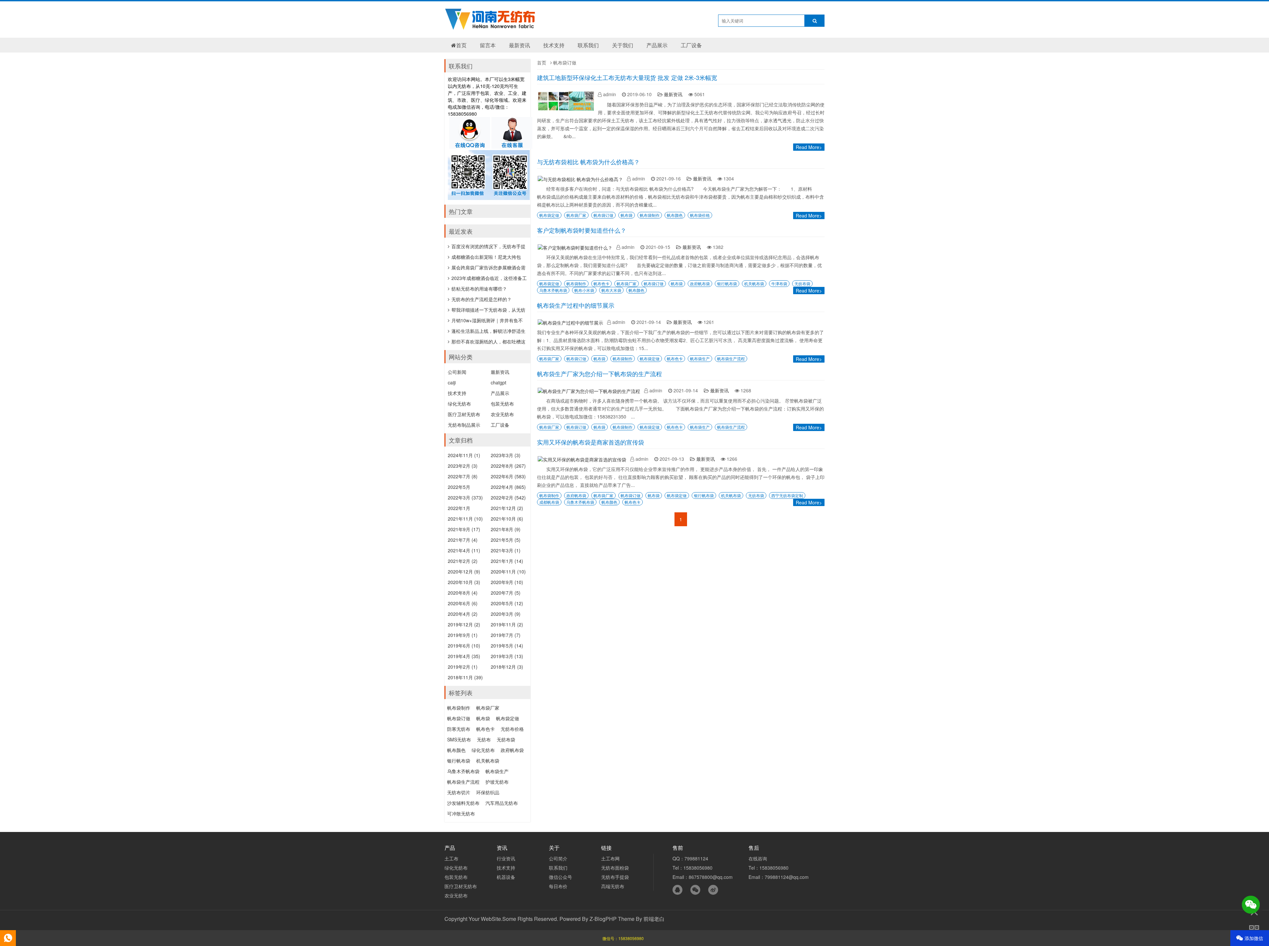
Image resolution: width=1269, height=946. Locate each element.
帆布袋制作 (650, 215)
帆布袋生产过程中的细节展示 (575, 305)
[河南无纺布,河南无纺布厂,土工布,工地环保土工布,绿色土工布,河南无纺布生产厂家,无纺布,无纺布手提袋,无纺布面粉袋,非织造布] (490, 26)
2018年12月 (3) (507, 666)
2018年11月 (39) (465, 677)
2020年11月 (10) (508, 571)
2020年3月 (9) (505, 614)
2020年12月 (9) (464, 571)
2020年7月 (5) (505, 592)
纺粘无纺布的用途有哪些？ (479, 288)
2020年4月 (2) (463, 614)
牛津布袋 (779, 283)
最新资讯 (519, 45)
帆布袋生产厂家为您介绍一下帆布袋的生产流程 (599, 373)
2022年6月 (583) (508, 476)
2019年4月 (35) (464, 656)
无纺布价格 (512, 729)
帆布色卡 (601, 283)
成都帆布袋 (549, 502)
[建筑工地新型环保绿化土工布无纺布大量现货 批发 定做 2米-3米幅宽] (567, 110)
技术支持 (553, 45)
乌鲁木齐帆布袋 (553, 290)
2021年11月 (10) (465, 518)
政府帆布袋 (700, 283)
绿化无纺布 (459, 403)
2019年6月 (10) (464, 645)
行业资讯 (506, 858)
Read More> (809, 147)
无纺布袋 (802, 283)
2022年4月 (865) (508, 487)
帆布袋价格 (700, 215)
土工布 (451, 858)
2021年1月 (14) (507, 561)
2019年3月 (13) (507, 656)
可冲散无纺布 (461, 813)
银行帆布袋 (727, 283)
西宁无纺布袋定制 (787, 495)
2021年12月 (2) (507, 508)
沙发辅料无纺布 (463, 803)
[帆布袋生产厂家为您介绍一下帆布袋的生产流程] (590, 391)
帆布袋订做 (603, 215)
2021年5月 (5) (505, 539)
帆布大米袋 (611, 290)
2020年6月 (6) (463, 603)
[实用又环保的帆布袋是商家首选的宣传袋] (583, 459)
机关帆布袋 (754, 283)
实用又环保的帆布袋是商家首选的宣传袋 (590, 442)
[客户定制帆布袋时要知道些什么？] (576, 247)
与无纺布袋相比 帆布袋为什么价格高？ (588, 161)
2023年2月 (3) (463, 465)
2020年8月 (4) (463, 592)
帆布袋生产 (700, 358)
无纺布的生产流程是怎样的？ (481, 299)
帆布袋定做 (549, 215)
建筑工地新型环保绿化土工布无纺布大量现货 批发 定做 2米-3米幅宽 (627, 77)
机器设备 (506, 877)
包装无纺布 (502, 403)
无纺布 (484, 739)
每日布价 (558, 886)
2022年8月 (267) (508, 465)
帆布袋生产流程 (731, 358)
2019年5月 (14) (507, 645)
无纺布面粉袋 (615, 867)
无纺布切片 (458, 792)
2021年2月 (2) (463, 561)
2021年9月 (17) (464, 529)
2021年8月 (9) (505, 529)
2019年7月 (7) (505, 635)
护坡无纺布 (497, 781)
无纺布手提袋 (615, 877)
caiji (452, 382)
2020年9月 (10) (507, 582)
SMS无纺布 (459, 739)
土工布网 (610, 858)
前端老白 (654, 919)
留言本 (488, 45)
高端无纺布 (612, 886)
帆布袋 (627, 215)
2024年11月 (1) (464, 455)
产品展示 (657, 45)
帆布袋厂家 (576, 215)
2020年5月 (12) (507, 603)
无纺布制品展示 (464, 424)
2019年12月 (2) (464, 624)
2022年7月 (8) (463, 476)
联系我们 (588, 45)
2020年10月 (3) (464, 582)
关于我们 (622, 45)
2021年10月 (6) (507, 518)
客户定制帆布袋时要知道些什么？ (581, 230)
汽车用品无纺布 (501, 803)
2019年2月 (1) (463, 666)
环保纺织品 (487, 792)
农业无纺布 (502, 414)
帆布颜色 (675, 215)
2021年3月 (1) (505, 550)
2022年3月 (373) (465, 497)
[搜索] (815, 21)
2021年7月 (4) (463, 539)
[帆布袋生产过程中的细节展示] (572, 322)
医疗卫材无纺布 (464, 414)
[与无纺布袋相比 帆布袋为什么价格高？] (582, 179)
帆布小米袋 (584, 290)
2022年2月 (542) (508, 497)
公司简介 (558, 858)
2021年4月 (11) (464, 550)
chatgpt (498, 382)
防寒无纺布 (458, 729)
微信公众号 (560, 877)
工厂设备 (691, 45)
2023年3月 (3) (505, 455)
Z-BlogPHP (603, 919)
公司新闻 (457, 372)
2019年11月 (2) (507, 624)
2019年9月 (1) (463, 635)
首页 (461, 45)
